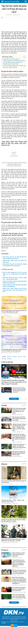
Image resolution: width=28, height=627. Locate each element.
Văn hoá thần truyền (16, 567)
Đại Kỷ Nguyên (5, 618)
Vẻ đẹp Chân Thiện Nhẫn (6, 503)
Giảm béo (15, 356)
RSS (8, 622)
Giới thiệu (3, 622)
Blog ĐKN (14, 431)
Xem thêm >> (24, 405)
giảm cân (20, 356)
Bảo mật (21, 622)
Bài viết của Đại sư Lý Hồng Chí (7, 313)
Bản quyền (3, 623)
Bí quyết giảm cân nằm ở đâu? (10, 64)
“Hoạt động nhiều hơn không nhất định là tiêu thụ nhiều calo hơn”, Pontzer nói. (14, 61)
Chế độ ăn (9, 356)
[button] (23, 57)
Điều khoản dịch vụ (14, 622)
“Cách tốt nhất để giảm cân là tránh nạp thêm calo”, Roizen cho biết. (14, 66)
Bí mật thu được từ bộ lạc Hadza (11, 59)
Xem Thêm (14, 398)
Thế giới (13, 442)
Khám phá (14, 414)
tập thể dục (9, 358)
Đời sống (14, 449)
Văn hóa (13, 599)
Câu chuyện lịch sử (15, 421)
